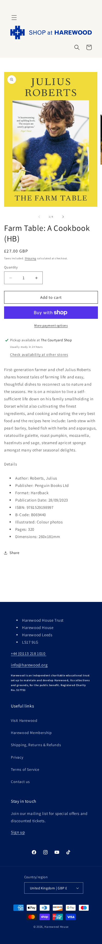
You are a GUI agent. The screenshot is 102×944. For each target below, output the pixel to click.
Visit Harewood (24, 720)
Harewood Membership (31, 732)
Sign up (18, 832)
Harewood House (56, 927)
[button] (14, 18)
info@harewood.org (29, 664)
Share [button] (15, 552)
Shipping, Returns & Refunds (36, 744)
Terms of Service (25, 769)
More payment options (51, 325)
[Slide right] (63, 217)
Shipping (30, 258)
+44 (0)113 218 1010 (28, 653)
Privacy (17, 757)
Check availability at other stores (39, 354)
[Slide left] (39, 217)
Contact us (20, 781)
